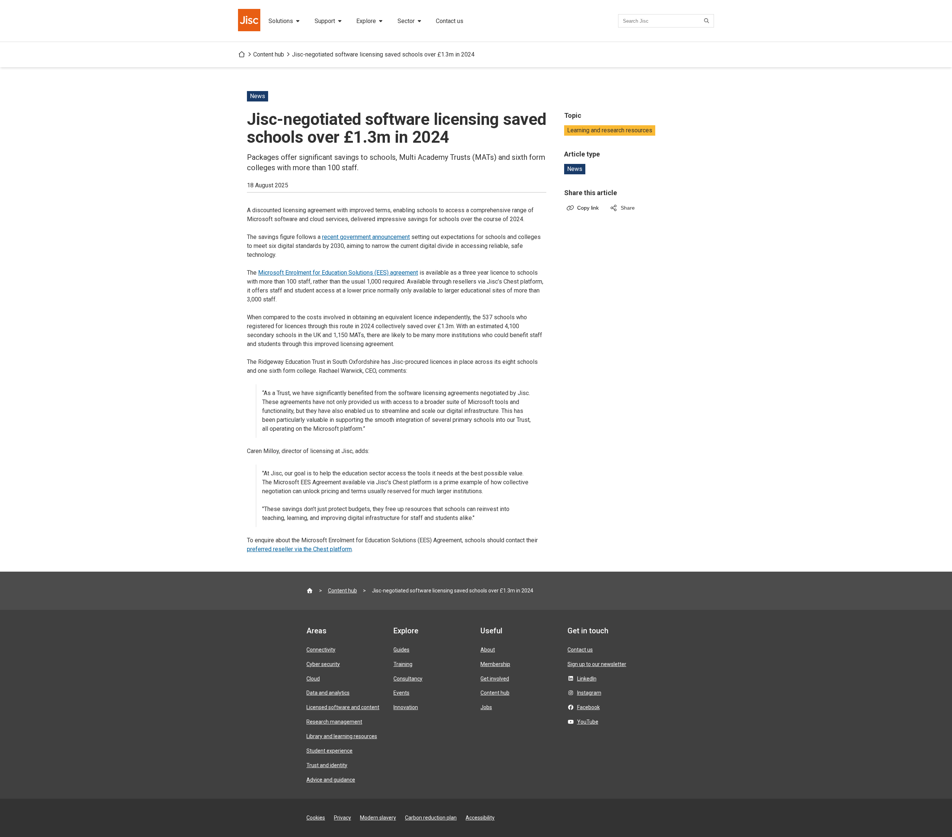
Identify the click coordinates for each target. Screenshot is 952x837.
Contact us (449, 21)
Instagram (589, 693)
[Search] (708, 20)
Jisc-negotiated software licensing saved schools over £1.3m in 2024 (383, 54)
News (574, 168)
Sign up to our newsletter (596, 664)
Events (401, 693)
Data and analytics (328, 693)
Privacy (342, 818)
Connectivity (320, 650)
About (487, 650)
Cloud (313, 679)
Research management (334, 722)
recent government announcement (366, 236)
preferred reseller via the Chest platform (299, 549)
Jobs (486, 707)
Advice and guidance (330, 780)
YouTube (587, 722)
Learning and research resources (609, 130)
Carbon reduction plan (431, 818)
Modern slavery (378, 818)
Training (402, 664)
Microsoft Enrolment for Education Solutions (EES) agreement (338, 272)
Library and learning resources (341, 736)
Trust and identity (326, 765)
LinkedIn (586, 679)
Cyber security (323, 664)
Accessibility (480, 818)
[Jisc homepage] (250, 21)
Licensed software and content (342, 707)
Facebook (588, 707)
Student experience (329, 751)
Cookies (315, 818)
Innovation (405, 707)
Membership (495, 664)
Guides (401, 650)
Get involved (494, 679)
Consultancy (407, 679)
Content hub (268, 54)
